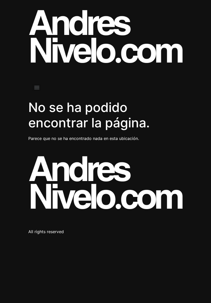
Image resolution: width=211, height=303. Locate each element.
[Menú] (36, 87)
